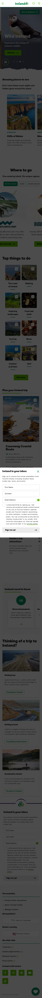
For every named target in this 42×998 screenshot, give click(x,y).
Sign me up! (10, 530)
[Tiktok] (5, 981)
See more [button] (21, 377)
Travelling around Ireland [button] (16, 742)
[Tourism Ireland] (22, 3)
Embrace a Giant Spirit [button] (19, 244)
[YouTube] (30, 973)
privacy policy (32, 524)
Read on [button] (10, 53)
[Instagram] (13, 973)
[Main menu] (3, 3)
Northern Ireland (10, 184)
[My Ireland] (33, 3)
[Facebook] (5, 973)
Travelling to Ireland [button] (14, 692)
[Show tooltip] (38, 500)
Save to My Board (28, 12)
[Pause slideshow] (5, 62)
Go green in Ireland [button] (14, 791)
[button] (38, 471)
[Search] (39, 3)
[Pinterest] (21, 973)
